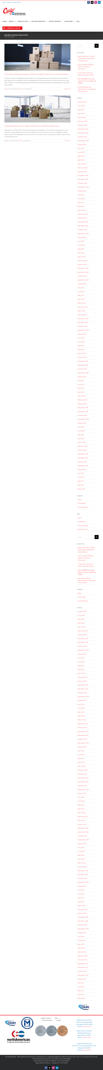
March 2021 (81, 311)
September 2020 (83, 330)
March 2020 (82, 353)
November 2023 (83, 226)
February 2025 (82, 168)
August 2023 (82, 237)
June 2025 (81, 152)
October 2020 (82, 326)
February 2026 (82, 121)
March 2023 (82, 257)
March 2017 (81, 489)
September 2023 (83, 233)
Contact (58, 1020)
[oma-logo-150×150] (10, 1017)
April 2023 (81, 253)
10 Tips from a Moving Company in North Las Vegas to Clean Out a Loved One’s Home (36, 74)
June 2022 (81, 291)
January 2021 (82, 315)
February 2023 (83, 260)
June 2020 (81, 342)
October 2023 (82, 229)
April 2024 (81, 206)
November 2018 (83, 411)
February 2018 (82, 446)
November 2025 (83, 133)
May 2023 (81, 249)
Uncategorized (83, 507)
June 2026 (81, 106)
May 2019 (81, 388)
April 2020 (81, 349)
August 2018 (82, 423)
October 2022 (82, 276)
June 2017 (81, 477)
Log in (80, 518)
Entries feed (82, 521)
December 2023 (83, 222)
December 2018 (83, 407)
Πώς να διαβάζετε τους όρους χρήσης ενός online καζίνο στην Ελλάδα (87, 81)
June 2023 (81, 245)
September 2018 (83, 419)
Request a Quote (46, 1018)
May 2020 (81, 345)
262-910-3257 (86, 1037)
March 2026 (82, 117)
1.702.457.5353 (16, 2)
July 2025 (81, 148)
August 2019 (82, 377)
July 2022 (81, 287)
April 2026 (81, 113)
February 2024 (83, 214)
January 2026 (82, 125)
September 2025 (83, 140)
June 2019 (81, 384)
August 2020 (82, 334)
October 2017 (82, 462)
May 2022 (81, 295)
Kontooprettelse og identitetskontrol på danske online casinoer (87, 89)
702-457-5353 (86, 1026)
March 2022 (82, 303)
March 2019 (81, 396)
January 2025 (82, 171)
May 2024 (81, 202)
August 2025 (82, 144)
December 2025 (83, 129)
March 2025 (82, 164)
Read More (67, 89)
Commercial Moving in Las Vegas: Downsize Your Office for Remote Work (31, 126)
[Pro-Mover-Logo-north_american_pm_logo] (27, 1017)
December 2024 (83, 175)
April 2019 (81, 392)
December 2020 (83, 318)
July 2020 (81, 338)
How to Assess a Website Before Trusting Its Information (85, 67)
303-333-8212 (86, 1050)
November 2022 (83, 272)
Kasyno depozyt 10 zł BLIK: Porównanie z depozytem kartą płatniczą (86, 58)
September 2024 (83, 187)
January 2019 (82, 404)
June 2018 (81, 431)
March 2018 (81, 442)
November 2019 (83, 365)
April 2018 (81, 438)
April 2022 (81, 299)
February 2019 (82, 400)
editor (7, 89)
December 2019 (83, 361)
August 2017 (82, 469)
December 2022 (83, 268)
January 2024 (82, 218)
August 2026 (82, 102)
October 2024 (82, 183)
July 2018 (81, 427)
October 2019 (82, 369)
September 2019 (83, 373)
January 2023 (82, 264)
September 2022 (83, 280)
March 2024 (82, 210)
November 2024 (83, 179)
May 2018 (81, 435)
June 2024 (81, 198)
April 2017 (81, 485)
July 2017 (81, 473)
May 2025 (81, 156)
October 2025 (82, 137)
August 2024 (82, 191)
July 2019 (81, 380)
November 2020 (83, 322)
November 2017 (83, 458)
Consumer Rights (47, 1020)
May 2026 (81, 109)
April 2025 (81, 160)
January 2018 (82, 450)
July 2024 (81, 195)
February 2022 (83, 307)
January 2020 (82, 357)
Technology (82, 503)
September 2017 (83, 465)
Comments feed (83, 525)
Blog (21, 89)
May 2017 (81, 481)
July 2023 (81, 241)
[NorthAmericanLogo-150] (18, 1031)
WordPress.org (82, 529)
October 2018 (82, 415)
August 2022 (82, 284)
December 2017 (83, 454)
